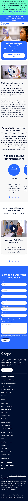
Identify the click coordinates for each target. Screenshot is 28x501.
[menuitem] (23, 24)
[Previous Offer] (2, 18)
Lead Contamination (7, 442)
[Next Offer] (26, 18)
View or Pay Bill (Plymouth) (8, 380)
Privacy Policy (5, 497)
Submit (5, 340)
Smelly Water (5, 448)
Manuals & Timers (6, 392)
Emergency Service (6, 425)
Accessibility (19, 497)
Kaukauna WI (13, 476)
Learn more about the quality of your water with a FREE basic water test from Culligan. (14, 18)
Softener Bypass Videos (8, 389)
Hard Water (4, 445)
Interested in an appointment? (11, 319)
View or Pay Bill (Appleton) (8, 383)
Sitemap (12, 497)
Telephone (5, 306)
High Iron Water (5, 455)
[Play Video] (14, 72)
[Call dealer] (20, 24)
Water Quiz (4, 412)
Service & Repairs (6, 386)
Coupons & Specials (6, 428)
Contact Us (7, 462)
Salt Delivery (4, 419)
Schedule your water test (14, 55)
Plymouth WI (4, 478)
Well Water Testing (6, 409)
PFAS (2, 439)
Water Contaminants (7, 436)
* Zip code (4, 300)
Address (4, 294)
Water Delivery (5, 416)
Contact (3, 396)
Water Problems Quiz (7, 406)
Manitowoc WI (22, 476)
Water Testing (5, 403)
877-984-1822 (8, 465)
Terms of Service (9, 337)
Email (4, 312)
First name (5, 282)
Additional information (7, 322)
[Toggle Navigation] (25, 24)
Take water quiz (7, 370)
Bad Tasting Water (6, 451)
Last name (5, 288)
